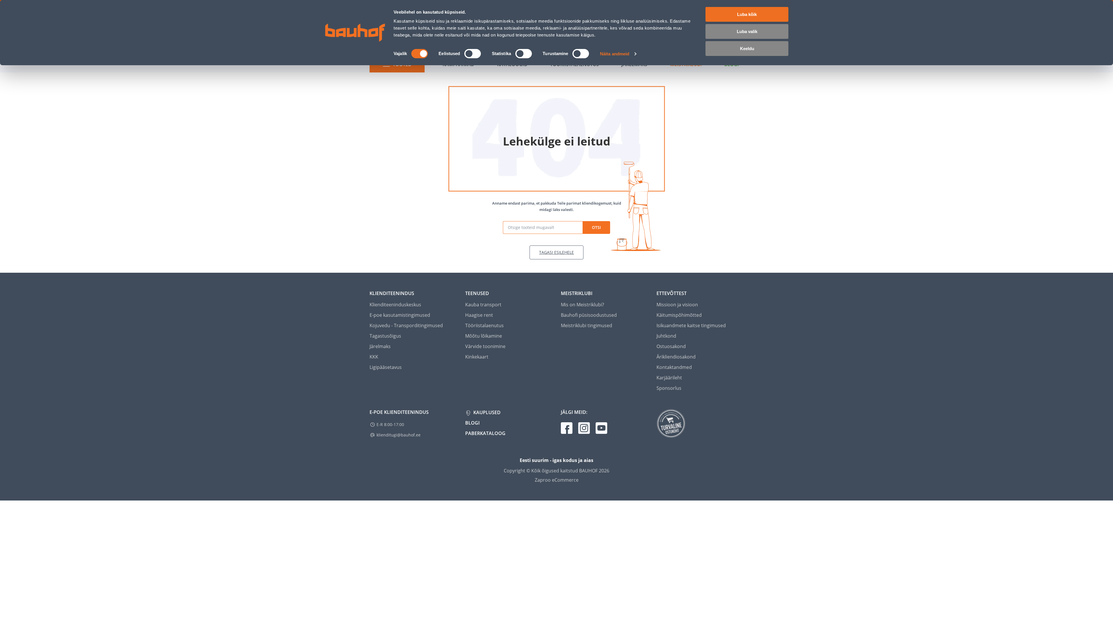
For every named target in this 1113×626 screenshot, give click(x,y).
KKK (374, 357)
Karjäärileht (669, 377)
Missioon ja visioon (677, 304)
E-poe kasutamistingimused (400, 315)
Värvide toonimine (485, 346)
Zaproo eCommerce (557, 480)
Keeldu (747, 48)
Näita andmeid (614, 53)
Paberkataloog (485, 433)
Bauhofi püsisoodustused (589, 315)
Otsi (596, 227)
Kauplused (486, 412)
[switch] (472, 53)
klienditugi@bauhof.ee (399, 435)
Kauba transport (483, 304)
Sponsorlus (668, 388)
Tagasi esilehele (556, 252)
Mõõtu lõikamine (483, 336)
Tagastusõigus (385, 336)
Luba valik (747, 31)
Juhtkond (666, 336)
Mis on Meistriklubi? (582, 304)
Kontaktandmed (674, 367)
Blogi (472, 423)
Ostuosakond (671, 346)
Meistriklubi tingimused (586, 325)
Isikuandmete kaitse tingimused (691, 325)
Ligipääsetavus (386, 367)
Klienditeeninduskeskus (395, 304)
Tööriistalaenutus (484, 325)
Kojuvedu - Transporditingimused (406, 325)
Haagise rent (479, 315)
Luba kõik (747, 14)
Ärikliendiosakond (676, 357)
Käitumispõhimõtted (679, 315)
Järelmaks (380, 346)
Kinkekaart (476, 357)
